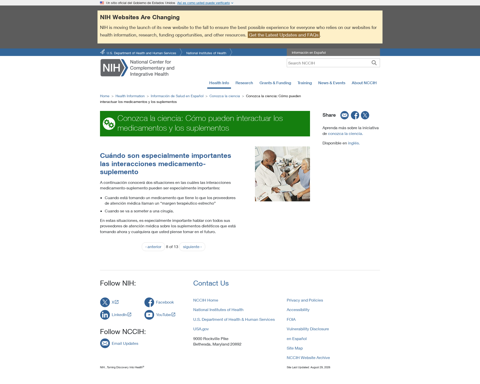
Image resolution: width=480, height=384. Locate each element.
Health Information (130, 96)
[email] (343, 115)
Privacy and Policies (305, 300)
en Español (297, 338)
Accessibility (298, 309)
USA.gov (201, 328)
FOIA (291, 319)
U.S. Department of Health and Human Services (141, 52)
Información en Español (309, 52)
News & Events (331, 82)
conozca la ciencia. (345, 133)
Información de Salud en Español (177, 96)
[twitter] (365, 115)
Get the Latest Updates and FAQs (283, 34)
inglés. (353, 142)
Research (244, 82)
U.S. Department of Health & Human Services (234, 319)
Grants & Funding (275, 82)
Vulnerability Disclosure (308, 328)
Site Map (295, 348)
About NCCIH (364, 82)
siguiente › (192, 246)
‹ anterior (153, 246)
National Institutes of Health (206, 52)
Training (305, 82)
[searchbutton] (374, 62)
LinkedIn (119, 314)
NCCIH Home (205, 300)
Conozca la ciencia (225, 96)
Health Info (219, 82)
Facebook (165, 302)
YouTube (163, 314)
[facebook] (355, 115)
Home (105, 96)
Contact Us (211, 283)
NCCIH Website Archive (308, 357)
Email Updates (125, 343)
